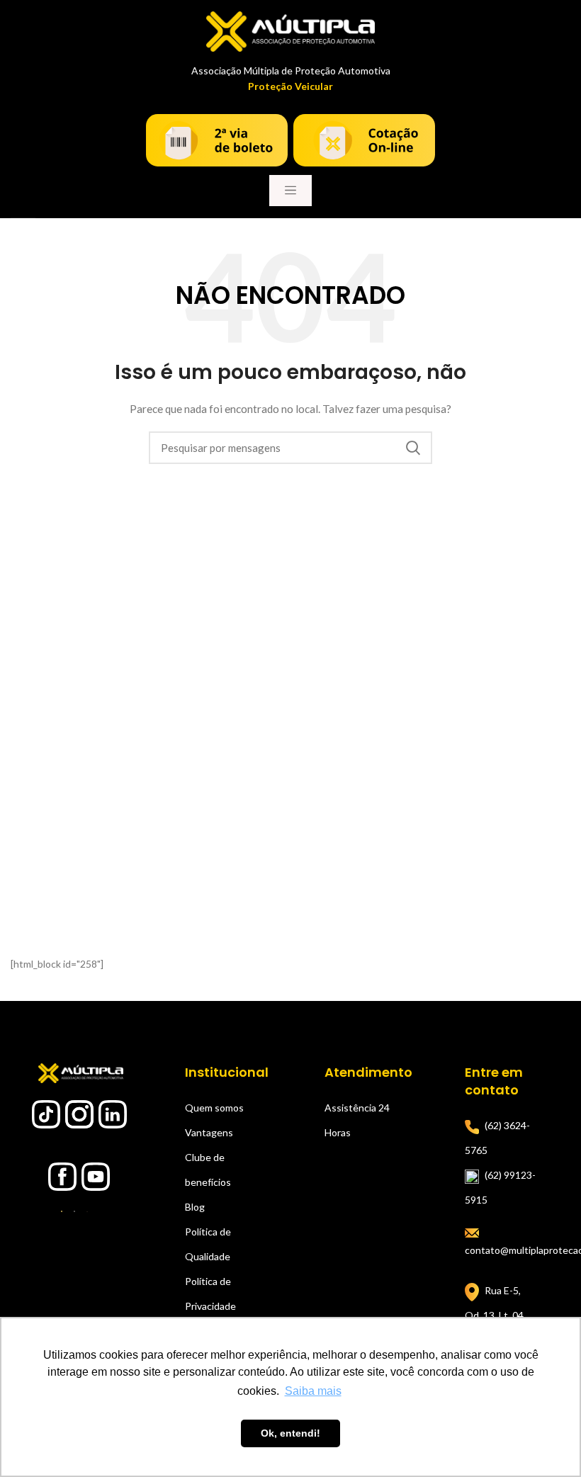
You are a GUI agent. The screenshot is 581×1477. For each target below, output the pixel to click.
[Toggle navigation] (290, 190)
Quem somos (214, 1108)
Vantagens (209, 1132)
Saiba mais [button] (313, 1391)
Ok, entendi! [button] (290, 1433)
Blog (195, 1207)
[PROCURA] (413, 447)
